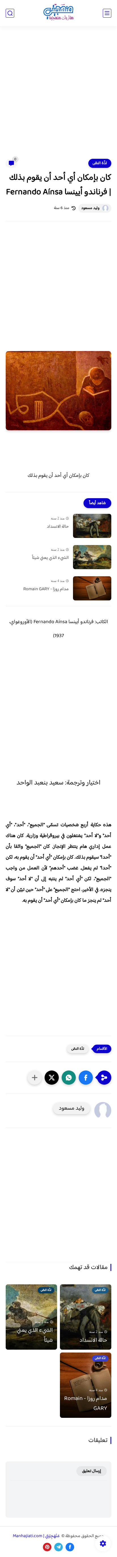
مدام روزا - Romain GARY (46, 589)
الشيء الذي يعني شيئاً (50, 558)
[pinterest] (47, 1547)
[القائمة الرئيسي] (107, 13)
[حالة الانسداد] (92, 526)
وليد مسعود (90, 208)
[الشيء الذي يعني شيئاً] (92, 557)
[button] (86, 1077)
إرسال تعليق (91, 1471)
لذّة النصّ (100, 163)
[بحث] (10, 13)
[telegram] (58, 1547)
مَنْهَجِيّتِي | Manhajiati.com (36, 1536)
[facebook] (70, 1547)
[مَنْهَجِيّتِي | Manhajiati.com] (58, 13)
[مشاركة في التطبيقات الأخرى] (35, 1077)
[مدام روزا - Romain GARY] (92, 588)
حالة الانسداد (58, 527)
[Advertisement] (58, 96)
